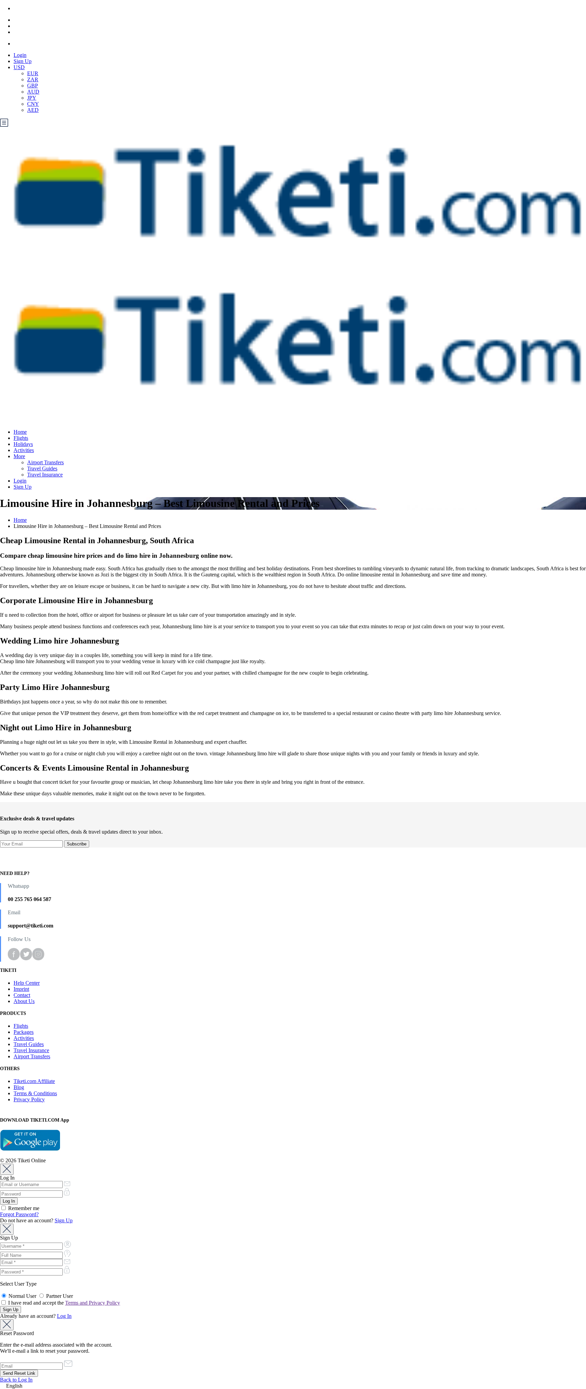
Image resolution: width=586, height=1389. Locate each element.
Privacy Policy (29, 1099)
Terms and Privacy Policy (92, 1303)
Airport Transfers (45, 462)
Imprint (21, 989)
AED (33, 110)
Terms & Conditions (35, 1093)
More (19, 456)
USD (19, 67)
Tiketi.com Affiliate (34, 1081)
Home (20, 432)
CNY (33, 104)
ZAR (32, 79)
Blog (19, 1087)
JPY (31, 98)
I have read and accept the (63, 1303)
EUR (32, 73)
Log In (64, 1316)
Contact (22, 995)
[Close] (7, 1169)
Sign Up (23, 61)
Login (20, 55)
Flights (21, 438)
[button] (293, 1386)
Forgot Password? (19, 1214)
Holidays (23, 444)
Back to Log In (16, 1380)
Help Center (27, 983)
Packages (24, 1032)
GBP (32, 85)
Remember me (23, 1208)
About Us (24, 1001)
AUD (33, 92)
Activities (24, 450)
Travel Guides (42, 468)
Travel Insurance (45, 474)
